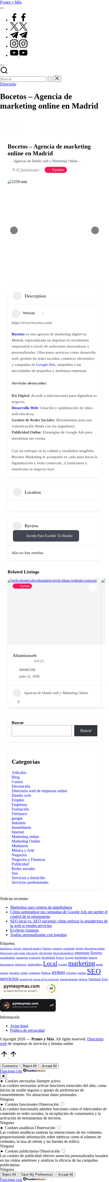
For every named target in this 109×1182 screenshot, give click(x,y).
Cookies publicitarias (22, 1151)
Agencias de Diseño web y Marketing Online (45, 161)
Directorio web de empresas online (39, 791)
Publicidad (20, 864)
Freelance (19, 814)
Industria (19, 823)
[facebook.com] (18, 20)
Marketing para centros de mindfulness (41, 907)
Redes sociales (23, 868)
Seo (15, 873)
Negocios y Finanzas (28, 859)
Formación (20, 809)
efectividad (45, 953)
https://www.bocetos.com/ (32, 323)
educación (32, 953)
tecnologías (26, 979)
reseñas (82, 972)
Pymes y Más (11, 2)
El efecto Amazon (24, 930)
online (24, 972)
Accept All (49, 1066)
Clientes (46, 948)
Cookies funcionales (21, 1104)
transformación (69, 979)
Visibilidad (94, 979)
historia (93, 957)
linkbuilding (35, 964)
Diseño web (21, 795)
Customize (10, 1066)
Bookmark (49, 128)
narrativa (14, 972)
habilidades (81, 957)
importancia (7, 964)
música (4, 972)
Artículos (19, 772)
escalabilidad (7, 957)
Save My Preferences (37, 1174)
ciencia (17, 948)
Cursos (17, 782)
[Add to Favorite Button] (92, 587)
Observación (49, 1104)
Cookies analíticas (19, 1128)
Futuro (60, 957)
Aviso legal (19, 1026)
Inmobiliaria (21, 827)
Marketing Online (26, 841)
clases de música (31, 948)
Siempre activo (48, 1081)
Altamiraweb (25, 655)
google (17, 818)
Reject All (30, 1066)
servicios (9, 978)
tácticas (83, 979)
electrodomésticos (63, 953)
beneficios (6, 948)
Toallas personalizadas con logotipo (38, 935)
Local (50, 963)
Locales (62, 964)
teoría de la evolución (46, 979)
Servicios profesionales (30, 882)
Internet (18, 832)
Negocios (19, 855)
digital (79, 948)
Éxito (105, 979)
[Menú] (2, 8)
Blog (16, 777)
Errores (96, 953)
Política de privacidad (27, 1030)
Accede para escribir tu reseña (49, 536)
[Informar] (72, 128)
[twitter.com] (18, 29)
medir (99, 964)
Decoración (21, 786)
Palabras (46, 972)
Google (69, 957)
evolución (35, 957)
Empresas (19, 804)
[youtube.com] (18, 55)
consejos (57, 948)
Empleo (18, 800)
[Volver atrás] (12, 128)
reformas (71, 972)
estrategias (22, 957)
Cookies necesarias (20, 1081)
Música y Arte (23, 850)
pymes (58, 972)
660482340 (27, 670)
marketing (81, 963)
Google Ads (45, 365)
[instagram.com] (18, 46)
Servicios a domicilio (28, 878)
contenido (69, 948)
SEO (94, 971)
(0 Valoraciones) (27, 170)
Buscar (18, 723)
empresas (82, 953)
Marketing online (25, 836)
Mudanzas (20, 846)
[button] (50, 79)
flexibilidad (48, 957)
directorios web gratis (12, 953)
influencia (21, 964)
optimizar (34, 972)
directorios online (94, 948)
